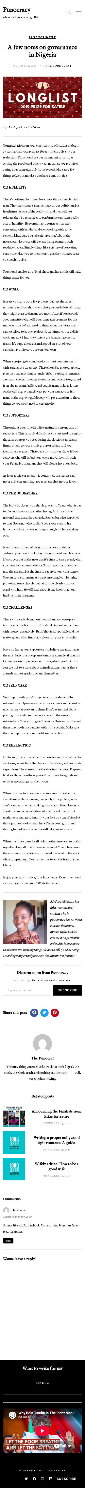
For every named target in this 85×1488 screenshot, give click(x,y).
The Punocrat (60, 65)
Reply (8, 1240)
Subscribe (67, 990)
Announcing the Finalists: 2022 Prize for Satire (57, 1114)
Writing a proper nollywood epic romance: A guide (57, 1140)
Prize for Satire (42, 37)
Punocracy (17, 10)
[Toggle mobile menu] (79, 13)
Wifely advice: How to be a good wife (57, 1167)
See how (42, 1383)
